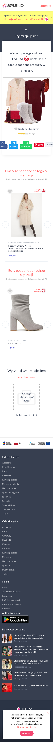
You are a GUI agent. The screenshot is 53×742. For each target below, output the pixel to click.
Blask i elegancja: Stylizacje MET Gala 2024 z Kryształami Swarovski (31, 662)
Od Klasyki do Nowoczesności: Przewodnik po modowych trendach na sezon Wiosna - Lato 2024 (31, 649)
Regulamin (7, 596)
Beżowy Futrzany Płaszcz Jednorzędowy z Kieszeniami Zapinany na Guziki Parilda (25, 248)
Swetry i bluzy (8, 505)
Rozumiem (26, 733)
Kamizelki (6, 475)
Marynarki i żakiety (10, 484)
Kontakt (6, 608)
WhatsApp (25, 146)
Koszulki (6, 548)
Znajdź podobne (37, 191)
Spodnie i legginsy (10, 492)
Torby (5, 513)
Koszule (6, 544)
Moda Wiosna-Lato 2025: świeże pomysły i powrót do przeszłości (29, 636)
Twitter (12, 146)
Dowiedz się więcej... (26, 377)
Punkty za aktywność (11, 604)
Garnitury (6, 535)
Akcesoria (6, 462)
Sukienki (6, 501)
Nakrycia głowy (9, 488)
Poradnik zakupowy (22, 667)
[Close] (51, 17)
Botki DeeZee (14, 343)
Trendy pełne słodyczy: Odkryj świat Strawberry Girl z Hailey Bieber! (31, 673)
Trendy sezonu (20, 641)
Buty (4, 471)
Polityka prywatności (11, 600)
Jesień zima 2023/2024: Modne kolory (31, 685)
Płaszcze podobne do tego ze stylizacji (26, 173)
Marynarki (6, 557)
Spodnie (6, 565)
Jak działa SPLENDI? (11, 591)
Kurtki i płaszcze (9, 479)
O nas (5, 587)
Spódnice (6, 496)
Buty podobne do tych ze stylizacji (26, 272)
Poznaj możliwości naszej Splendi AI (23, 19)
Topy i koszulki (8, 509)
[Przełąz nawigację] (36, 6)
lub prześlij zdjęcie (28, 415)
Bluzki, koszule (8, 467)
